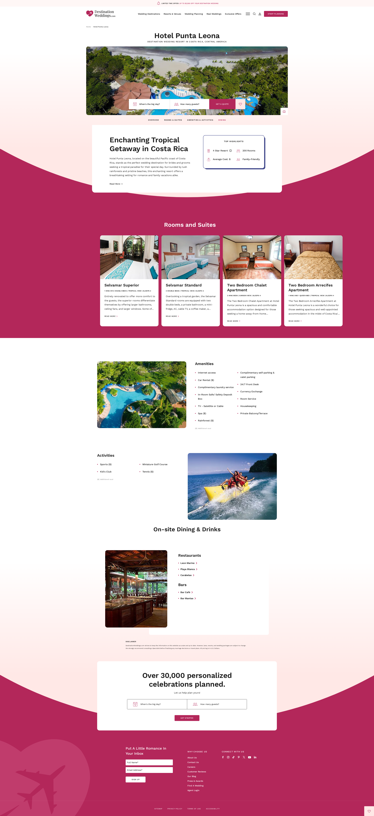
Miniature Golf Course (154, 464)
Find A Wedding (195, 785)
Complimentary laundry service (216, 387)
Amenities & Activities (200, 120)
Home (88, 27)
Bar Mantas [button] (186, 598)
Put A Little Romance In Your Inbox (146, 751)
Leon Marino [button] (187, 563)
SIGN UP (136, 779)
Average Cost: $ (222, 159)
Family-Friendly (251, 159)
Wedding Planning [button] (194, 13)
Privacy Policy (174, 809)
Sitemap (158, 809)
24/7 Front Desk (249, 384)
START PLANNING (276, 14)
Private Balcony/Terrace (253, 413)
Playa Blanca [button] (187, 569)
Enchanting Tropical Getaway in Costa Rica (149, 144)
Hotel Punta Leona (187, 35)
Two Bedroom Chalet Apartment (247, 287)
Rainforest (206, 420)
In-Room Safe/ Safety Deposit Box (215, 396)
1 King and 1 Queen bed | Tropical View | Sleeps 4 (311, 295)
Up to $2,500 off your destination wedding (198, 3)
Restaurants (189, 555)
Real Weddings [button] (214, 13)
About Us (192, 757)
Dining (222, 120)
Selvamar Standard (184, 285)
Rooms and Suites (190, 224)
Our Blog (191, 776)
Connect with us (233, 751)
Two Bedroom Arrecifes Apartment (311, 287)
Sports (106, 464)
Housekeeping (248, 406)
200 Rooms (249, 150)
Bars (182, 584)
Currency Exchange (251, 391)
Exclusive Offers (233, 13)
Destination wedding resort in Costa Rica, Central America (187, 41)
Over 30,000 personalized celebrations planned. (187, 679)
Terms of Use (194, 809)
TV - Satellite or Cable (210, 406)
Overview (153, 120)
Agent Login (193, 790)
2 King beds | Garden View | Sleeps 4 (244, 295)
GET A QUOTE (222, 104)
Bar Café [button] (185, 592)
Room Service (248, 398)
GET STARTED (187, 718)
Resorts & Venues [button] (172, 13)
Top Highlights (234, 141)
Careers (191, 766)
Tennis (148, 471)
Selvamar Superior (121, 285)
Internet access (207, 372)
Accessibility (213, 809)
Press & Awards (195, 780)
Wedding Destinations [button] (149, 13)
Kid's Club (105, 471)
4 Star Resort (223, 150)
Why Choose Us (197, 751)
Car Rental (206, 380)
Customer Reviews (196, 771)
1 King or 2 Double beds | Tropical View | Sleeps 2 (127, 291)
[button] (284, 111)
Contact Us (193, 762)
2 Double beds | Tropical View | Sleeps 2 (185, 291)
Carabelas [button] (186, 575)
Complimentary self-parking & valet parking (257, 375)
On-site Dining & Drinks (187, 529)
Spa (202, 413)
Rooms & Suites (173, 120)
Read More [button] (110, 316)
